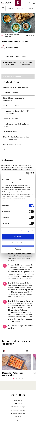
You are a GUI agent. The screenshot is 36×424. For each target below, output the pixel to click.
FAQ (18, 420)
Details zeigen (25, 231)
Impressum (18, 416)
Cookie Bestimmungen (18, 410)
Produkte (20, 8)
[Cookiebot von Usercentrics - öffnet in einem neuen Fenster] (26, 173)
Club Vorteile (18, 400)
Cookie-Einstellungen (18, 413)
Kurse (31, 8)
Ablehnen (18, 249)
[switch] (31, 211)
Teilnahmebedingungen (18, 406)
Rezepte (11, 8)
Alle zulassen (18, 236)
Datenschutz (18, 403)
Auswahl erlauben (18, 243)
